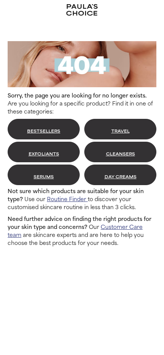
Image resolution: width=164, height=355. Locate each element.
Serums (44, 176)
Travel (120, 131)
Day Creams (121, 176)
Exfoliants (44, 153)
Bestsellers (43, 131)
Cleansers (120, 153)
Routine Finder (67, 198)
